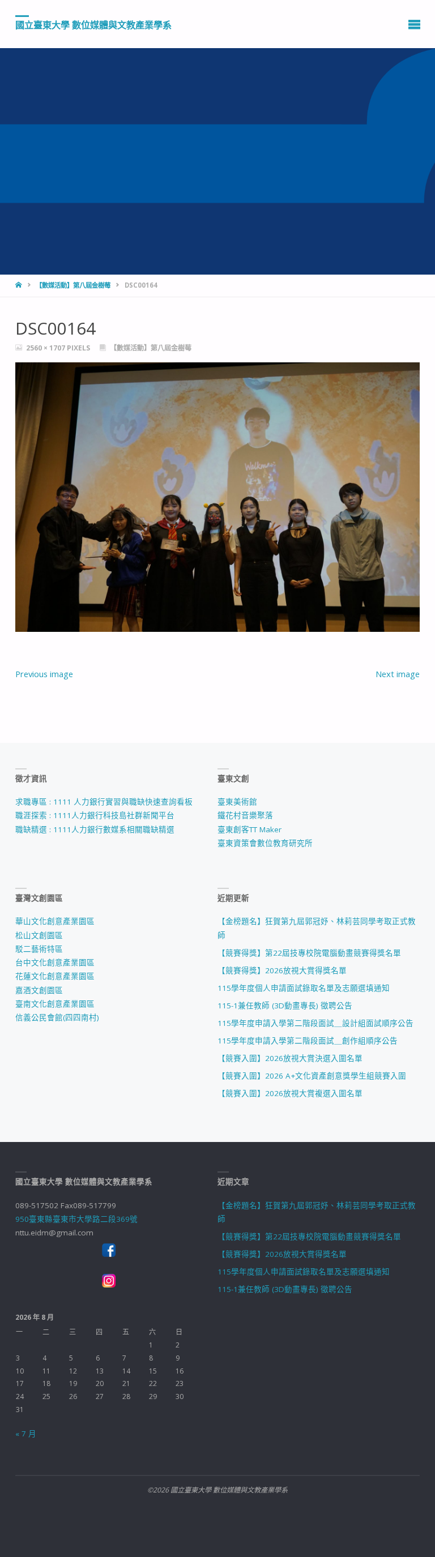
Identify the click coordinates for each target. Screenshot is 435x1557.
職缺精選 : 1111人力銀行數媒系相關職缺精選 (94, 829)
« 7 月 (25, 1433)
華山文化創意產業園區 (55, 921)
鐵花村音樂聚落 (245, 815)
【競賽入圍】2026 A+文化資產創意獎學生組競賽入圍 (312, 1076)
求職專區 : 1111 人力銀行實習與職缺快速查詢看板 (104, 802)
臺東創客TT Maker (250, 829)
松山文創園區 (39, 935)
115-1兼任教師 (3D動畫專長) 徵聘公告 (285, 1005)
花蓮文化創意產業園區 (55, 976)
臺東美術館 (237, 802)
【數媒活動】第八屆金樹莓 (73, 285)
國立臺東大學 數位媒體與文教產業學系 (93, 24)
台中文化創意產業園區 (55, 962)
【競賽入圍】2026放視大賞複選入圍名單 (290, 1093)
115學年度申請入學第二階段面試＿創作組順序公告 (308, 1041)
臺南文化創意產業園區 (55, 1004)
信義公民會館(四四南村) (57, 1017)
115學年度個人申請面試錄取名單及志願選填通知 (304, 988)
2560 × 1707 (46, 348)
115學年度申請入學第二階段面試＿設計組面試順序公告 (315, 1023)
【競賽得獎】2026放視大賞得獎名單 (282, 970)
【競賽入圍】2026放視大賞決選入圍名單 (290, 1058)
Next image (398, 673)
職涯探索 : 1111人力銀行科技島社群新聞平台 (94, 815)
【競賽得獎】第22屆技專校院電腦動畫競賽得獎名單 (309, 953)
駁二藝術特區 (39, 949)
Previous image (44, 673)
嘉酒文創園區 (39, 990)
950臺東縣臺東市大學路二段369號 (76, 1219)
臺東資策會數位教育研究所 (265, 843)
